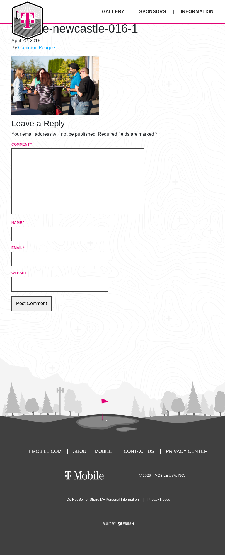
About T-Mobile (92, 451)
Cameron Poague (36, 47)
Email (18, 248)
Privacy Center (187, 451)
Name (17, 223)
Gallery (113, 11)
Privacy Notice (158, 500)
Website (19, 273)
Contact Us (139, 451)
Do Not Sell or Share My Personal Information (103, 500)
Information (197, 11)
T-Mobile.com (45, 451)
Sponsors (152, 11)
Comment (21, 144)
